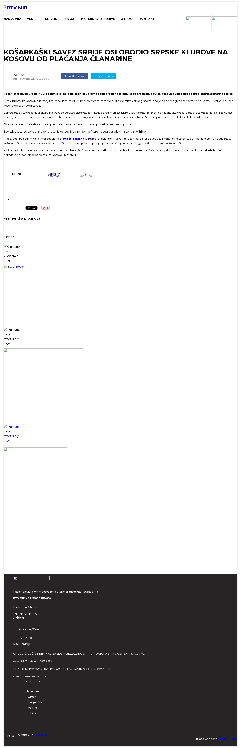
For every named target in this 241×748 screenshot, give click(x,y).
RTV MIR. (41, 735)
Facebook (32, 691)
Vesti (31, 19)
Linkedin (31, 713)
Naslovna (12, 19)
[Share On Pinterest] (140, 75)
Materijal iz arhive (98, 19)
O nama (127, 19)
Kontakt (147, 19)
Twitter (31, 697)
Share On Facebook (75, 75)
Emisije (51, 19)
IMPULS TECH (227, 739)
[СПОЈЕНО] (120, 295)
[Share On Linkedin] (131, 75)
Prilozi (69, 19)
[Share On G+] (122, 75)
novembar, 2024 (28, 629)
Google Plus (34, 702)
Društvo (53, 176)
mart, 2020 (24, 638)
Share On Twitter (104, 75)
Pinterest (32, 708)
